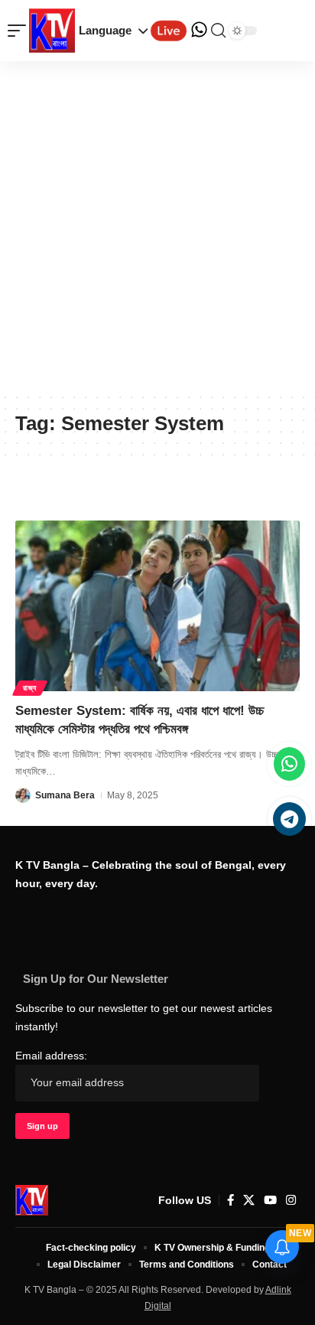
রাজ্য (30, 688)
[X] (248, 1200)
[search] (218, 30)
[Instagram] (291, 1200)
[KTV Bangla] (31, 1200)
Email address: (51, 1056)
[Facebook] (230, 1200)
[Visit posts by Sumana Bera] (23, 795)
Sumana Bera (65, 795)
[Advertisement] (157, 226)
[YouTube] (270, 1200)
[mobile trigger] (21, 30)
